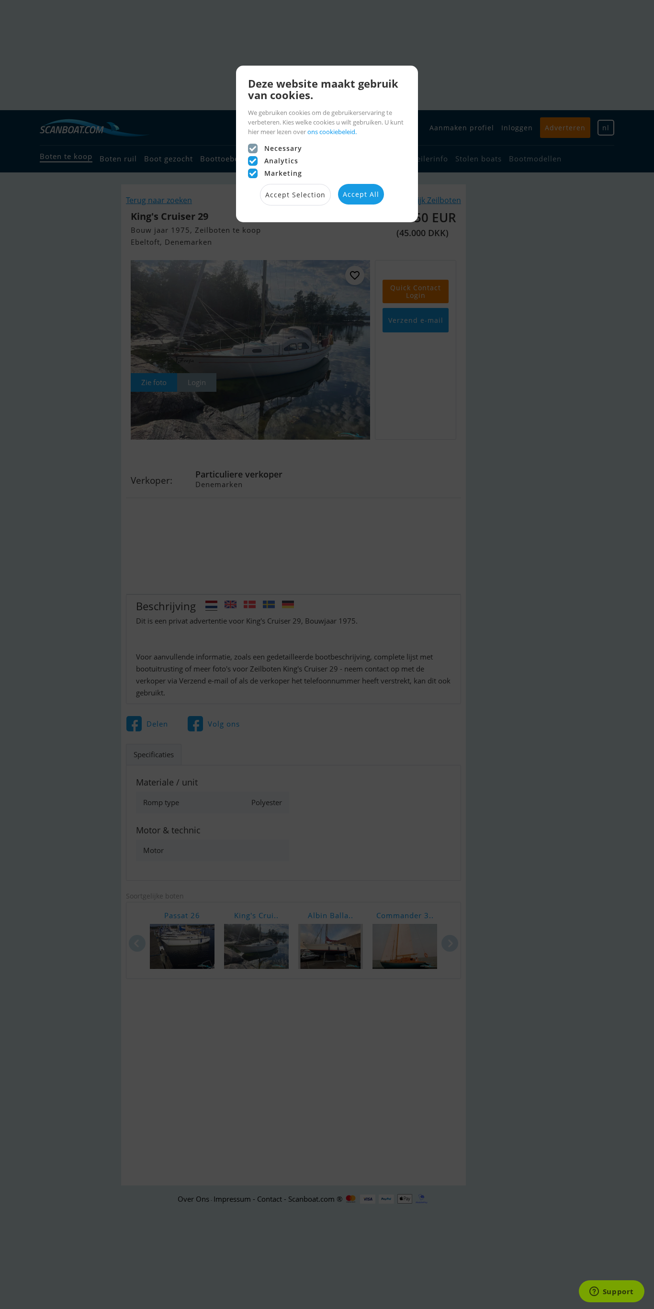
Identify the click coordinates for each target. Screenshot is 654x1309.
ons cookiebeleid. (332, 131)
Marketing (283, 173)
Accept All (361, 194)
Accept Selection (295, 194)
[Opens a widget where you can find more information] (611, 1292)
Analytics (281, 160)
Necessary (283, 148)
